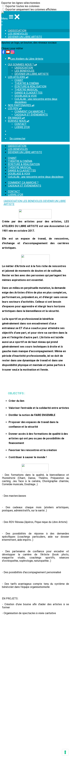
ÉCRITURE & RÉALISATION (30, 86)
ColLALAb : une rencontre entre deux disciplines (35, 176)
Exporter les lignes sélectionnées (20, 2)
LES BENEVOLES (18, 33)
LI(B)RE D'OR (22, 127)
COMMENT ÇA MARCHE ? (30, 111)
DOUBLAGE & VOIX (26, 95)
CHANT (19, 80)
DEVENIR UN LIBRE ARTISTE (25, 36)
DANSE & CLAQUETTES (28, 92)
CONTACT (21, 124)
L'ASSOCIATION (17, 30)
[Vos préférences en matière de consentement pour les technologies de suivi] (65, 752)
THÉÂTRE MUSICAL (26, 89)
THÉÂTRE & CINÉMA (27, 83)
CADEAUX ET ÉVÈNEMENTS (31, 114)
